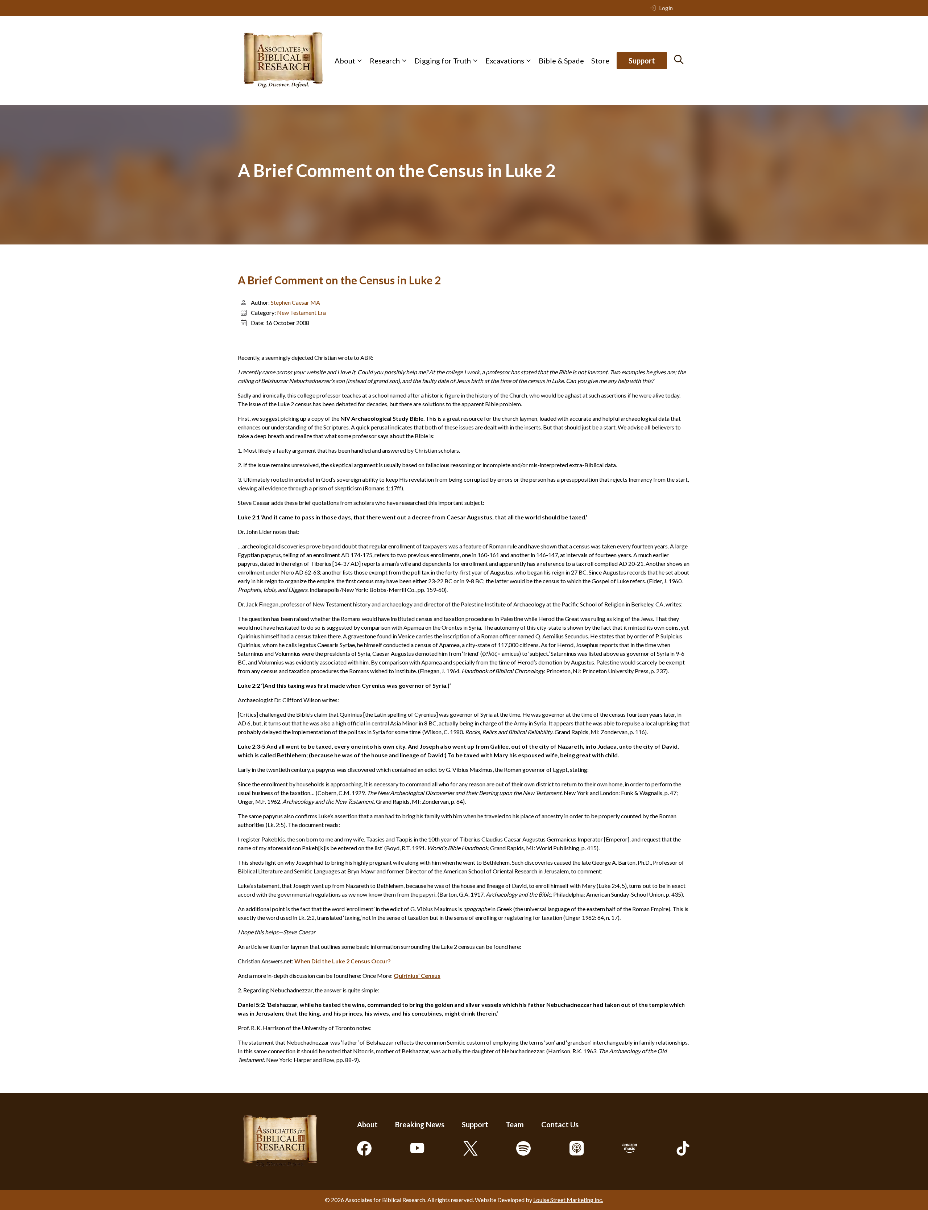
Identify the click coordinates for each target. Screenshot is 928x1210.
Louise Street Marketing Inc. (568, 1199)
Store (600, 60)
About (345, 60)
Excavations (504, 60)
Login (666, 7)
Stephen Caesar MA (295, 302)
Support (642, 60)
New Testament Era (301, 312)
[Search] (678, 59)
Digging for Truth (442, 60)
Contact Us (560, 1124)
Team (515, 1124)
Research (385, 60)
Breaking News (419, 1124)
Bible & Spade (561, 60)
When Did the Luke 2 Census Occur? (342, 961)
